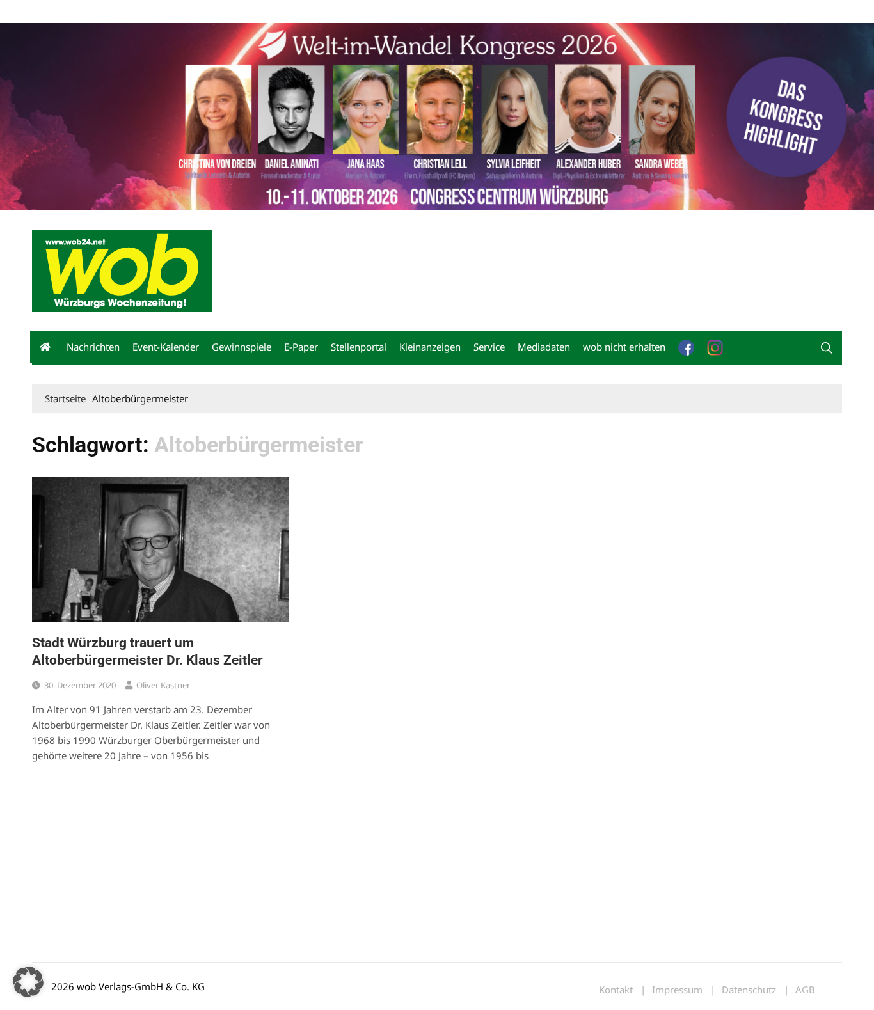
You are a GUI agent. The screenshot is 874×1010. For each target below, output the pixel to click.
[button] (826, 348)
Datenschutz (749, 990)
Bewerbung (272, 12)
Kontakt (178, 12)
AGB (805, 990)
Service (489, 346)
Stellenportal (358, 346)
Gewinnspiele (241, 346)
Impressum (221, 12)
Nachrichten (93, 346)
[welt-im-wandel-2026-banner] (437, 115)
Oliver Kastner (163, 685)
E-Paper (301, 346)
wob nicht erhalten (120, 12)
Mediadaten (55, 12)
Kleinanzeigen (430, 346)
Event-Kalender (165, 346)
